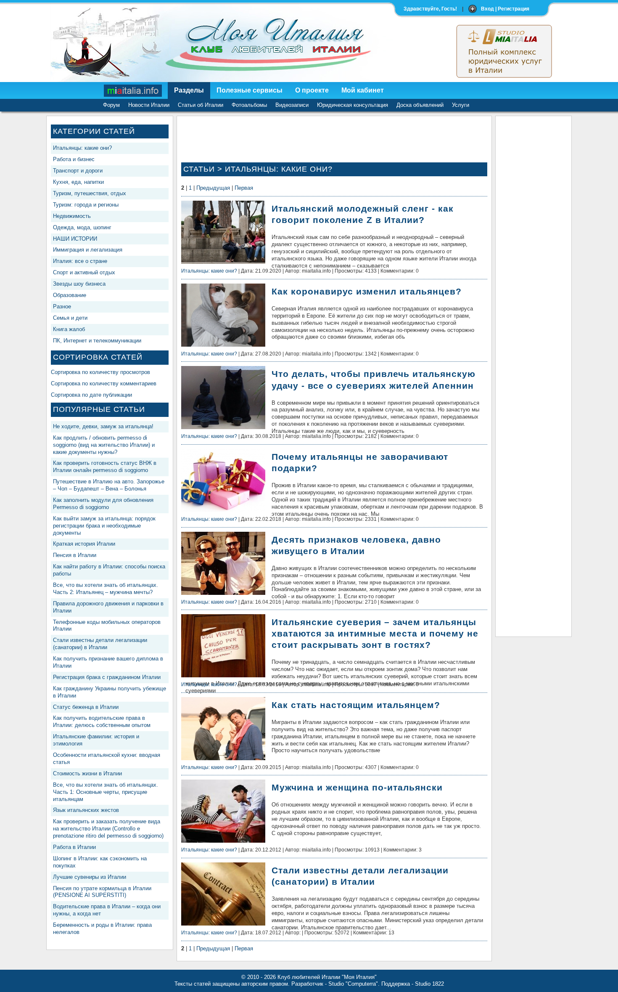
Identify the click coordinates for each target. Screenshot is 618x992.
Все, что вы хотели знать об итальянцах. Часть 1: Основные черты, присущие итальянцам (105, 792)
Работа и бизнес (74, 159)
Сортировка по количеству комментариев (103, 383)
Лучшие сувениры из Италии (89, 877)
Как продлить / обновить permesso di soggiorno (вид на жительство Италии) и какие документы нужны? (104, 445)
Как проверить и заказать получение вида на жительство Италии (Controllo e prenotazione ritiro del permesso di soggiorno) (108, 828)
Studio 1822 (429, 984)
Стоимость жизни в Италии (87, 773)
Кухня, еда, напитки (78, 182)
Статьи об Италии (200, 105)
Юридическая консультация (352, 105)
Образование (69, 295)
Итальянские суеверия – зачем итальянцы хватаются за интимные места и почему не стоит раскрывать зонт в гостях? (375, 633)
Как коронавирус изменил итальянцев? (367, 291)
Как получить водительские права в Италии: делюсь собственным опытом (102, 721)
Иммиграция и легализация (87, 250)
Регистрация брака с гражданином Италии (107, 677)
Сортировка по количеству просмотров (100, 372)
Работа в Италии (74, 847)
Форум (111, 105)
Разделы (189, 90)
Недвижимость (72, 216)
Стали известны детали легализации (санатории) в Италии (100, 643)
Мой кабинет (362, 90)
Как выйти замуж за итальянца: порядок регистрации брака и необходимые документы (104, 525)
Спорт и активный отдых (84, 272)
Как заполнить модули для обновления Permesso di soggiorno (103, 503)
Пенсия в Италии (74, 555)
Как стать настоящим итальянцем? (356, 705)
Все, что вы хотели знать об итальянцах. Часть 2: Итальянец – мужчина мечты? (105, 588)
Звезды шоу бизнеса (79, 284)
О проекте (312, 90)
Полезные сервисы (250, 90)
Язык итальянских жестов (86, 810)
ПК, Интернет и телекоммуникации (97, 340)
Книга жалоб (69, 329)
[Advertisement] (533, 246)
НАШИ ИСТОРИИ (75, 239)
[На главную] (133, 90)
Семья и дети (70, 318)
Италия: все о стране (80, 261)
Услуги (460, 105)
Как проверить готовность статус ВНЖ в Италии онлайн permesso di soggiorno (104, 466)
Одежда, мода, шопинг (82, 227)
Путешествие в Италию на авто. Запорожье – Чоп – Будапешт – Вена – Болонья (108, 485)
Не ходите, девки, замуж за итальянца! (103, 426)
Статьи (199, 169)
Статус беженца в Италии (86, 707)
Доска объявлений (420, 105)
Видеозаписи (292, 105)
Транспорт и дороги (78, 170)
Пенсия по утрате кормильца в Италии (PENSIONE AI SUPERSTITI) (102, 892)
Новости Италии (148, 105)
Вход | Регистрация (505, 9)
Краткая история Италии (84, 544)
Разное (62, 306)
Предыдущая (213, 188)
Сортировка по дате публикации (91, 395)
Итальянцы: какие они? (82, 148)
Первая (244, 188)
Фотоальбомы (249, 105)
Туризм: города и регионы (86, 205)
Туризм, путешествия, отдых (89, 193)
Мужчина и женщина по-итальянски (357, 787)
